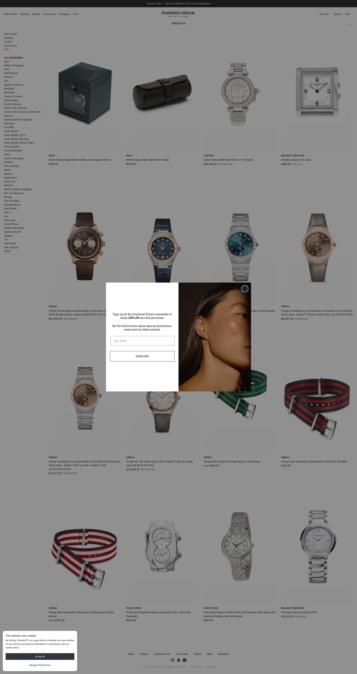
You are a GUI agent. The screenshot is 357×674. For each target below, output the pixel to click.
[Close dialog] (245, 289)
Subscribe (142, 356)
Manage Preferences (40, 665)
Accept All (40, 656)
